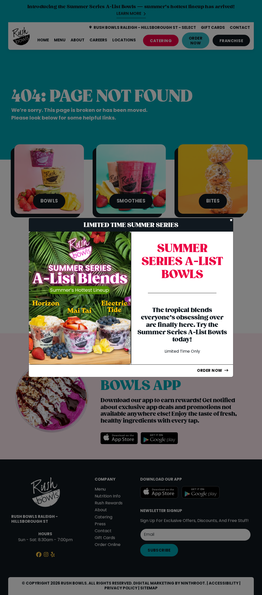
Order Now (209, 370)
